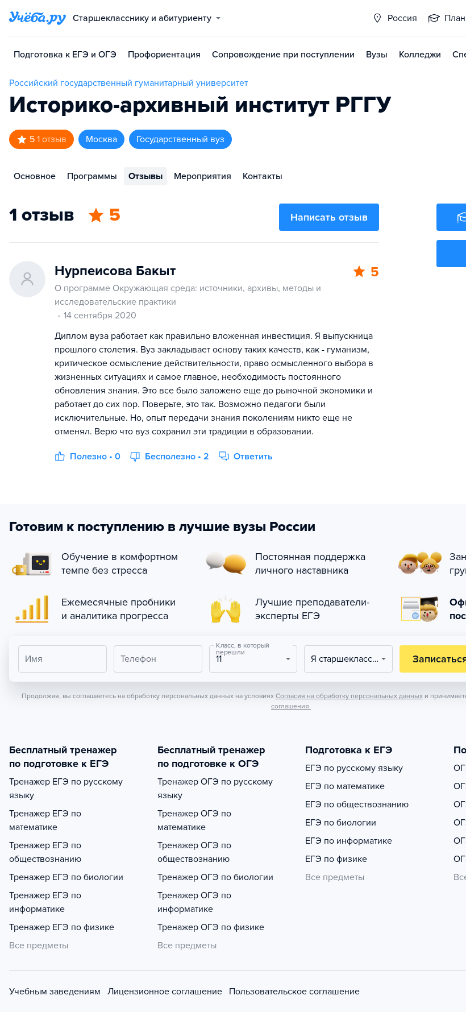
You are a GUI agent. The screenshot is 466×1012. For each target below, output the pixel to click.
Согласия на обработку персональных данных (349, 696)
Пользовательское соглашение (294, 991)
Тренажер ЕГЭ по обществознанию (45, 852)
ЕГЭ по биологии (340, 822)
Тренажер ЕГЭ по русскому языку (66, 788)
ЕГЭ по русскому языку (354, 768)
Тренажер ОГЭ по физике (210, 927)
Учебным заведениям (55, 991)
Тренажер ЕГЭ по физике (61, 927)
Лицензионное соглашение (164, 991)
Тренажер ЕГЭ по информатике (45, 902)
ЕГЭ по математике (345, 786)
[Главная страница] (37, 18)
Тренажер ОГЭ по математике (194, 820)
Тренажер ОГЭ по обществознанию (194, 852)
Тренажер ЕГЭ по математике (45, 820)
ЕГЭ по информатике (348, 841)
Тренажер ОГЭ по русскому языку (215, 788)
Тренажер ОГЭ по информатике (194, 902)
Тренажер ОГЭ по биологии (215, 877)
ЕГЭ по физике (336, 859)
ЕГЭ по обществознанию (357, 804)
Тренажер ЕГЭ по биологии (66, 877)
